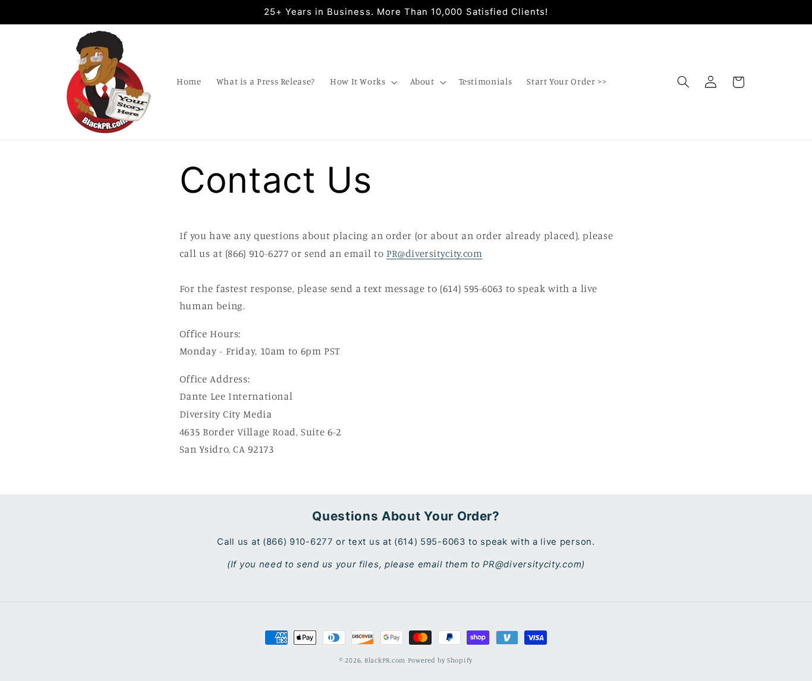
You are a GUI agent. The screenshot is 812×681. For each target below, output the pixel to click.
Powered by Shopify (440, 660)
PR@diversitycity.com (434, 253)
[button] (362, 82)
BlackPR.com (384, 660)
